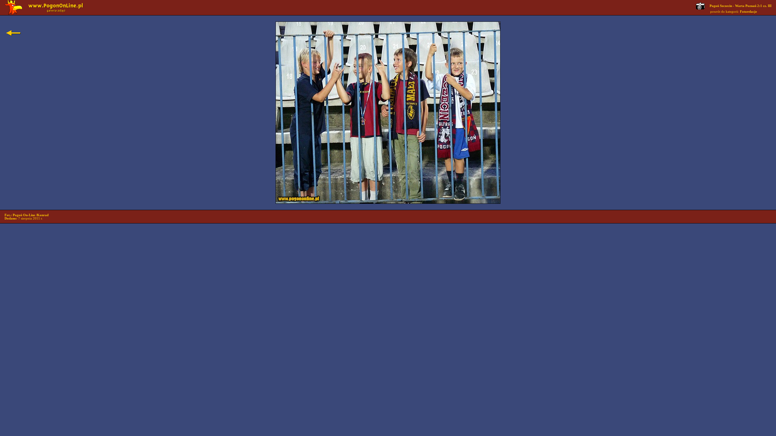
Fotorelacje (748, 11)
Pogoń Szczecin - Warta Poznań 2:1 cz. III (740, 6)
